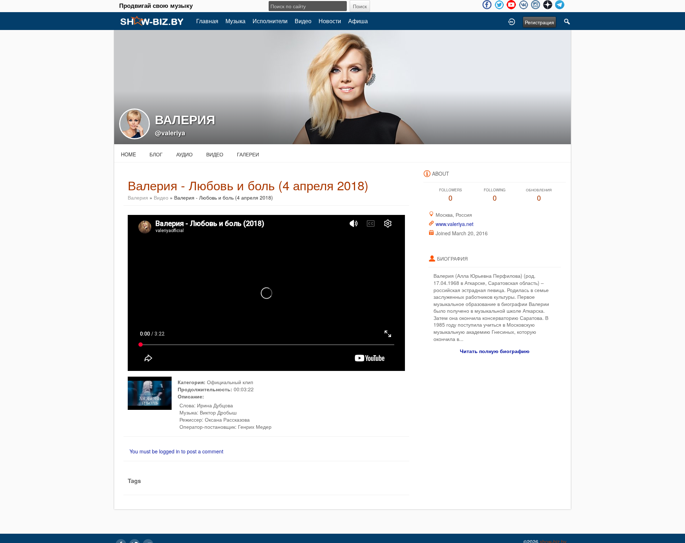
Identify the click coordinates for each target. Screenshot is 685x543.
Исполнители (270, 21)
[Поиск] (567, 21)
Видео (303, 21)
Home (128, 154)
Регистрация (539, 22)
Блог (156, 154)
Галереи (248, 154)
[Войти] (511, 21)
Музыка (235, 21)
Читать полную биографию (494, 351)
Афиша (358, 21)
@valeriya (170, 132)
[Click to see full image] (342, 86)
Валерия (138, 197)
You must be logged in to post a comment (176, 451)
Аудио (184, 154)
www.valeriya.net (454, 223)
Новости (330, 21)
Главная (207, 21)
